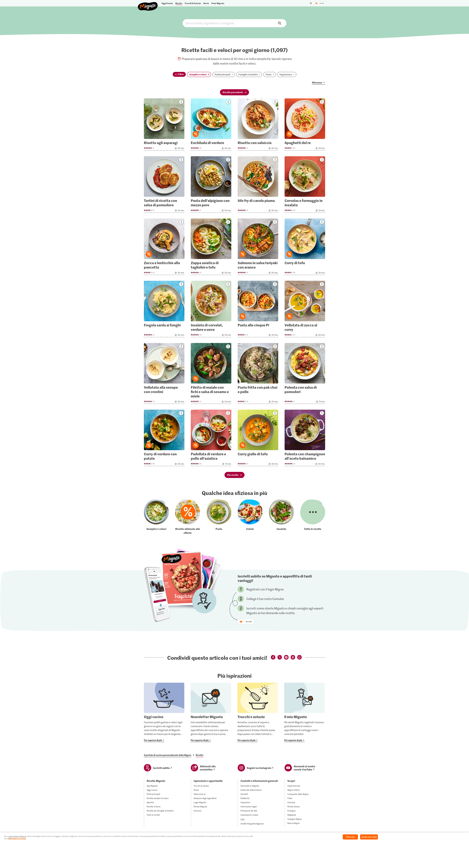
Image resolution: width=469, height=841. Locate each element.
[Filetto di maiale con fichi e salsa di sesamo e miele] (211, 374)
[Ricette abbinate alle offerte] (187, 517)
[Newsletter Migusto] (211, 712)
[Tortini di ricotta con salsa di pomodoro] (164, 185)
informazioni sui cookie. (17, 838)
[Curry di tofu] (305, 247)
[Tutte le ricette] (312, 517)
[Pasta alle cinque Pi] (258, 310)
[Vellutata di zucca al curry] (305, 310)
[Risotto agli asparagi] (164, 125)
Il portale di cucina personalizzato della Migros (167, 755)
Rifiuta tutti (350, 837)
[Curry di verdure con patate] (164, 439)
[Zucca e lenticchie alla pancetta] (164, 247)
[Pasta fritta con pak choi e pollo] (258, 374)
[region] (234, 837)
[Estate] (250, 517)
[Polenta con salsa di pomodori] (305, 374)
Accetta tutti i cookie (369, 837)
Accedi (322, 3)
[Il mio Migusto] (304, 712)
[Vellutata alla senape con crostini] (164, 374)
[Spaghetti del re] (305, 125)
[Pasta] (218, 517)
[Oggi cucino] (164, 712)
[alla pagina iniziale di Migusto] (148, 4)
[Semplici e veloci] (156, 517)
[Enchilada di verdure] (211, 125)
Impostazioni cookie (249, 815)
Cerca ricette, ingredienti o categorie (234, 23)
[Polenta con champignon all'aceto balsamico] (305, 439)
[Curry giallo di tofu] (258, 439)
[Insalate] (281, 517)
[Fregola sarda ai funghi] (164, 310)
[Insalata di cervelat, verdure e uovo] (211, 310)
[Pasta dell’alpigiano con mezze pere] (211, 185)
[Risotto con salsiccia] (258, 125)
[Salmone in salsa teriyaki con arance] (258, 247)
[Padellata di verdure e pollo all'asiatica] (211, 439)
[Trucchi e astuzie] (257, 712)
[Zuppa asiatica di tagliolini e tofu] (211, 247)
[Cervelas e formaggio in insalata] (305, 185)
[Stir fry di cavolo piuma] (258, 185)
